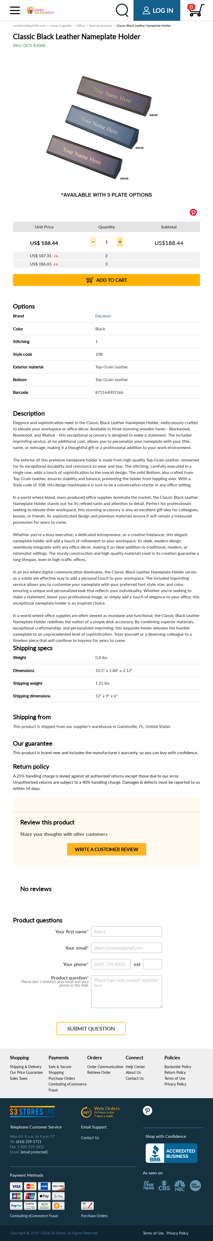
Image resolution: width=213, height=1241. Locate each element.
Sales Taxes (19, 1078)
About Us (133, 1072)
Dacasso (103, 315)
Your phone (75, 964)
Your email (76, 948)
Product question (69, 977)
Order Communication (105, 1066)
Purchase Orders (62, 1078)
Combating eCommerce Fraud (34, 1216)
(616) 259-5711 (28, 1141)
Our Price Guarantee (26, 1072)
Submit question (91, 1028)
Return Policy (175, 1072)
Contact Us (135, 1078)
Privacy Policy (175, 1084)
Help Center (135, 1066)
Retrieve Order (99, 1072)
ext (137, 964)
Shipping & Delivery (25, 1066)
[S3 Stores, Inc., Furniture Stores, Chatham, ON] (171, 1153)
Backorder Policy (177, 1066)
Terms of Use (174, 1078)
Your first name (71, 931)
